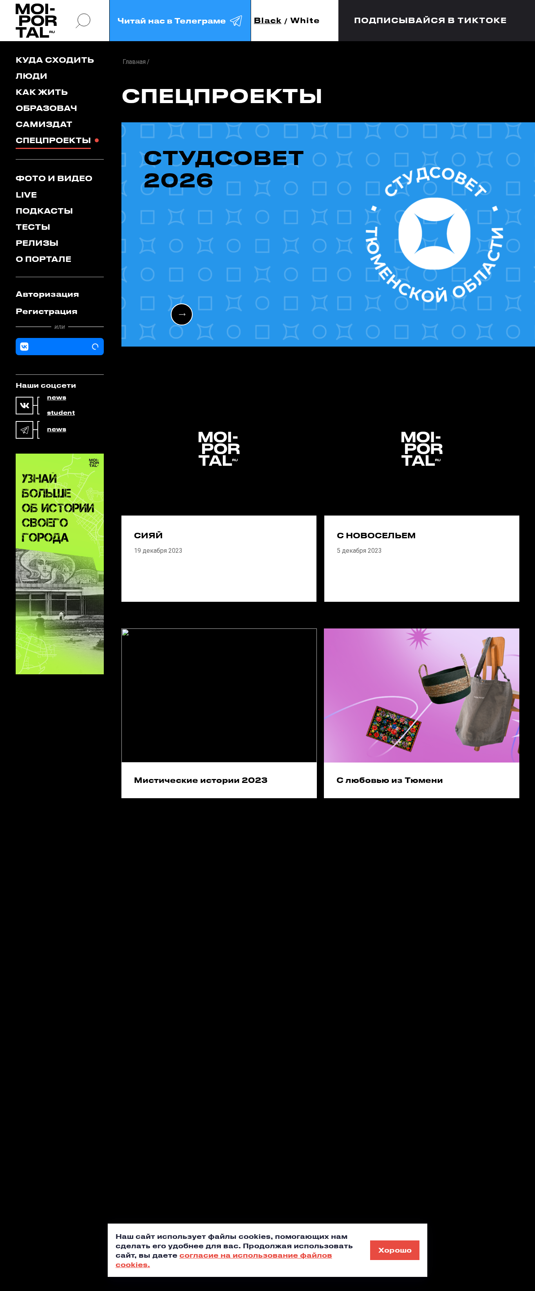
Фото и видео (54, 178)
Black (268, 20)
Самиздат (44, 124)
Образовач (46, 108)
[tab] (60, 294)
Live (26, 194)
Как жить (42, 91)
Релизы (37, 242)
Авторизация (47, 293)
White (305, 20)
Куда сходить (55, 59)
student (61, 413)
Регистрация (47, 311)
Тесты (33, 226)
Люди (31, 75)
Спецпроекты (53, 140)
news (56, 397)
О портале (43, 258)
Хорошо (395, 1250)
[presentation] (182, 314)
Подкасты (44, 210)
